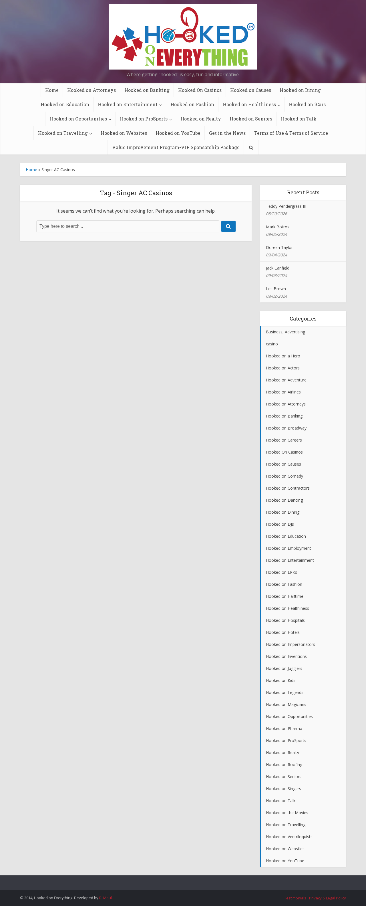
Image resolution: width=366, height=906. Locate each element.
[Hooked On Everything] (183, 37)
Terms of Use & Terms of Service (291, 133)
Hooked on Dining (300, 90)
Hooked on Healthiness (249, 104)
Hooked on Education (65, 104)
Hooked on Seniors (251, 119)
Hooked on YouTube (178, 133)
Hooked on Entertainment (128, 104)
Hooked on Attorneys (91, 90)
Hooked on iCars (307, 104)
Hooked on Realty (200, 119)
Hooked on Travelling (63, 133)
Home (52, 90)
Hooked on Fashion (192, 104)
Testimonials (295, 898)
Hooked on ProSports (144, 119)
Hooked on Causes (250, 90)
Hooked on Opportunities (78, 119)
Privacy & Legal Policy (327, 898)
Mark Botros (277, 227)
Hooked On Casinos (200, 90)
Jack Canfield (277, 268)
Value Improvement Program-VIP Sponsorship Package (176, 147)
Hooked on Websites (124, 133)
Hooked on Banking (147, 90)
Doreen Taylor (279, 247)
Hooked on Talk (299, 119)
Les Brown (276, 288)
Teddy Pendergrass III (286, 206)
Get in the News (227, 133)
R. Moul (105, 897)
